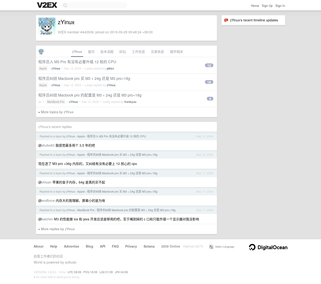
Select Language (223, 246)
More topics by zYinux (57, 111)
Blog (89, 246)
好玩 (122, 51)
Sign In (280, 5)
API (102, 246)
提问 (91, 51)
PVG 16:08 (90, 272)
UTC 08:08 (74, 272)
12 (209, 65)
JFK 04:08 (121, 272)
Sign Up (267, 5)
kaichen (47, 219)
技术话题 (107, 51)
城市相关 (176, 51)
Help (53, 246)
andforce (48, 200)
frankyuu (130, 102)
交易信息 (157, 51)
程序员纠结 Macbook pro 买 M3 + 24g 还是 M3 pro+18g (84, 78)
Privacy (131, 246)
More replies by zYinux (58, 228)
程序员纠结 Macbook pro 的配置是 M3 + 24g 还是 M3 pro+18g (89, 95)
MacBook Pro (55, 102)
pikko (110, 68)
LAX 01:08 (106, 272)
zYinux (77, 51)
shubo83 (48, 145)
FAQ (115, 246)
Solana (149, 246)
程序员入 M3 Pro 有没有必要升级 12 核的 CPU (77, 61)
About (38, 246)
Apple (43, 68)
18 (209, 82)
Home (255, 5)
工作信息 (138, 51)
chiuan (46, 182)
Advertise (71, 246)
